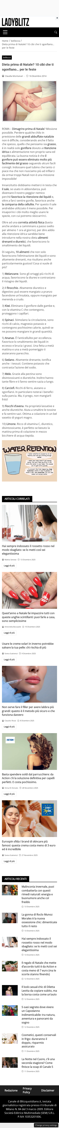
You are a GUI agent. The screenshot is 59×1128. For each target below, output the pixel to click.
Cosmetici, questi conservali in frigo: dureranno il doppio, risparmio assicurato (39, 1040)
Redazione (11, 1090)
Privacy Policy (27, 1090)
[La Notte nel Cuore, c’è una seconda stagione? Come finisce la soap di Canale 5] (10, 1062)
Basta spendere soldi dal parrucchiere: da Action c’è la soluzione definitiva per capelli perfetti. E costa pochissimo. (28, 778)
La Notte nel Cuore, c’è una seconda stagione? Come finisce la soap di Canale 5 (38, 1063)
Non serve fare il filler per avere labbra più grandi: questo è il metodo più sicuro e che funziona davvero (28, 711)
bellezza (7, 57)
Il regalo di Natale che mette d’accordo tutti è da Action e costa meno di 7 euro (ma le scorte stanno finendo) (39, 968)
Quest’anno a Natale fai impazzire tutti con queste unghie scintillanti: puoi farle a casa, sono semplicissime (28, 617)
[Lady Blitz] (15, 21)
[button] (55, 32)
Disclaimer (47, 1090)
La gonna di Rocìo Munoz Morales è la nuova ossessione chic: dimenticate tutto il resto (39, 920)
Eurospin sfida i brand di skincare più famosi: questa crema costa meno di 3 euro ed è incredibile (29, 845)
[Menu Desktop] (5, 32)
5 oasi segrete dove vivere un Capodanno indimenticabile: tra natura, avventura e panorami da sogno (38, 1014)
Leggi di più (9, 565)
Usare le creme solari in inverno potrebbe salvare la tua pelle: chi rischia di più (28, 645)
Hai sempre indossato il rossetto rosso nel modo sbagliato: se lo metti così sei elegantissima (28, 550)
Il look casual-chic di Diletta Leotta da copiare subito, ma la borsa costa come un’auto (39, 990)
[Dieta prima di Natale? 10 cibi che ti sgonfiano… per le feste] (29, 461)
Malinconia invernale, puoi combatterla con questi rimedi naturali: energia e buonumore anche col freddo (38, 894)
